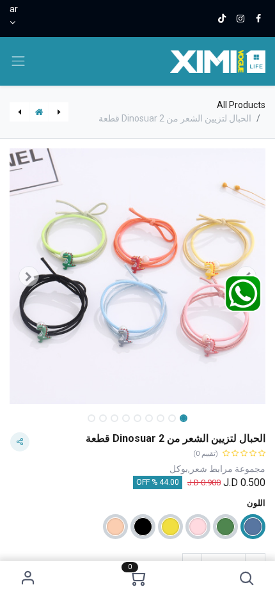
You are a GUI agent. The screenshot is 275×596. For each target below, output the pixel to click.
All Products (241, 105)
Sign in (28, 578)
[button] (247, 578)
